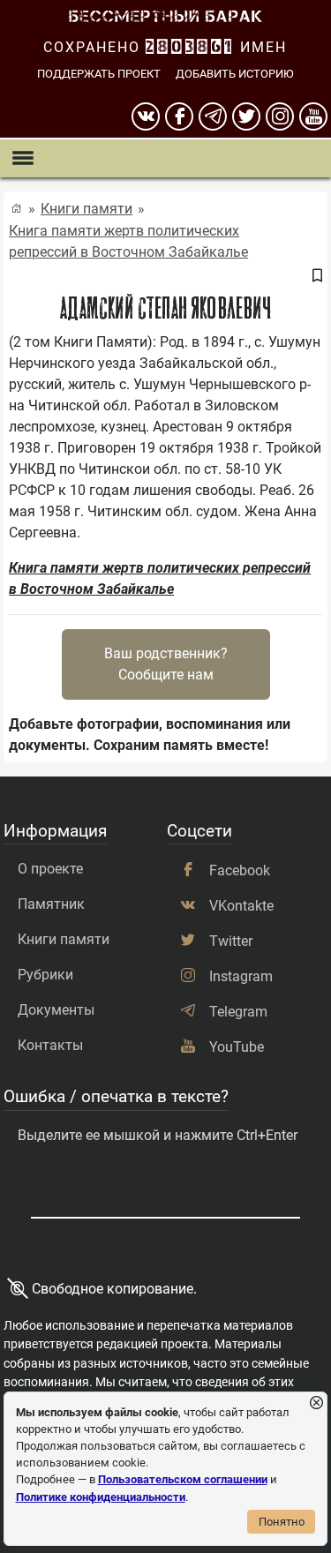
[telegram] (213, 116)
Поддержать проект (99, 73)
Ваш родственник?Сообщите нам (166, 664)
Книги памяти (86, 208)
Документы (56, 1010)
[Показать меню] (22, 158)
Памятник (51, 904)
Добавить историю (235, 73)
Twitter (230, 941)
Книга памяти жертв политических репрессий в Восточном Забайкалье (128, 241)
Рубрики (45, 974)
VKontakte (241, 905)
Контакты (50, 1045)
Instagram (241, 976)
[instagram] (280, 116)
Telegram (238, 1011)
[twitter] (246, 116)
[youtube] (313, 116)
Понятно (282, 1521)
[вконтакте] (146, 116)
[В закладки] (317, 277)
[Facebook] (179, 116)
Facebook (239, 870)
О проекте (50, 868)
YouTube (236, 1047)
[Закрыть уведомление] (316, 1403)
